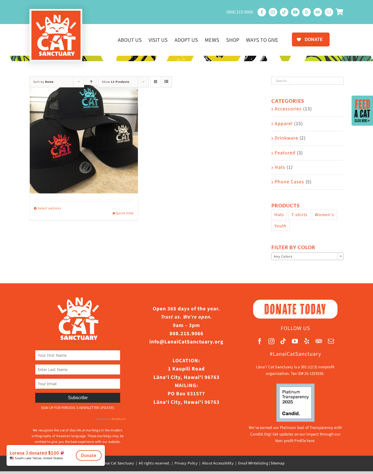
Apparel (284, 123)
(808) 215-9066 (239, 12)
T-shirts (299, 214)
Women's (324, 214)
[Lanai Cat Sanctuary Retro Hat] (84, 139)
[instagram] (273, 12)
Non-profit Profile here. (295, 441)
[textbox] (308, 256)
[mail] (329, 12)
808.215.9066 (186, 333)
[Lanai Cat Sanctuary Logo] (56, 13)
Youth (280, 226)
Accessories (288, 108)
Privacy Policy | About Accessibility (204, 463)
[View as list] (166, 81)
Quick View (125, 213)
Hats (280, 167)
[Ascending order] (91, 81)
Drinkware (286, 138)
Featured (285, 152)
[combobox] (307, 256)
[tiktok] (284, 12)
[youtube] (295, 12)
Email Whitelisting (253, 463)
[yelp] (306, 12)
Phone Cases (289, 181)
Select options (49, 208)
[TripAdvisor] (317, 12)
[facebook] (261, 12)
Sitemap (277, 463)
